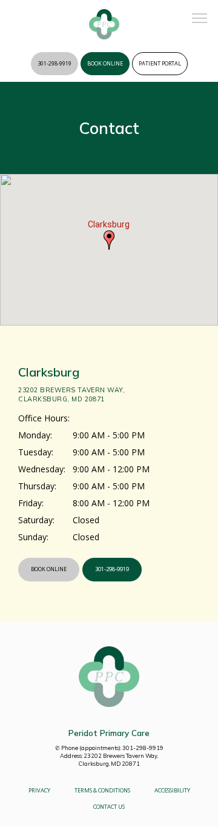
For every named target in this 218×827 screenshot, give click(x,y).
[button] (200, 19)
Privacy (39, 790)
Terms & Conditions (102, 790)
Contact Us (109, 807)
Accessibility (172, 790)
